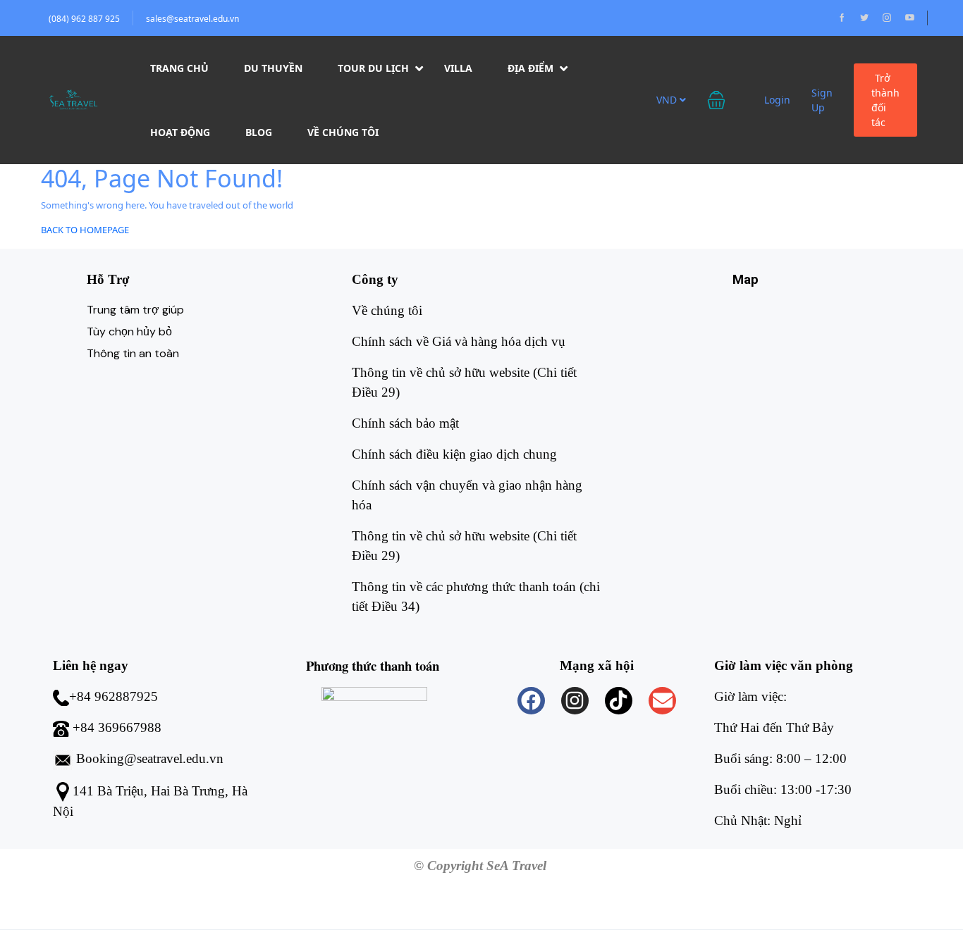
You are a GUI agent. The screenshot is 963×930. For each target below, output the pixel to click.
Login (777, 99)
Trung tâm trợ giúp (135, 309)
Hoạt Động (180, 132)
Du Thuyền (273, 68)
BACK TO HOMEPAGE (85, 229)
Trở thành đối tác (885, 100)
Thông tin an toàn (133, 353)
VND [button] (668, 99)
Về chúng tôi (343, 132)
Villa (458, 68)
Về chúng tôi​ (387, 310)
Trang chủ (179, 68)
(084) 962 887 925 (84, 19)
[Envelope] (662, 700)
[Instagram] (575, 700)
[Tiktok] (618, 700)
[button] (725, 100)
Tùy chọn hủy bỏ (129, 331)
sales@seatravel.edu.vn (192, 19)
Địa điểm (530, 68)
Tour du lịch (373, 68)
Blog (258, 132)
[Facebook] (531, 700)
